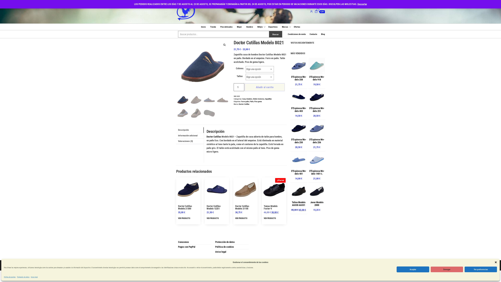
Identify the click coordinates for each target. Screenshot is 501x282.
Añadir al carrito (264, 87)
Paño (252, 101)
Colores (239, 68)
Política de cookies (10, 277)
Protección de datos (23, 277)
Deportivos (273, 27)
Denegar (446, 269)
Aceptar (413, 269)
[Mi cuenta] (311, 11)
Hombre (249, 27)
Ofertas (297, 27)
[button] (495, 262)
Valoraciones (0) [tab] (185, 141)
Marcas (285, 27)
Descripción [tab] (183, 130)
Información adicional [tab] (188, 135)
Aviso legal (34, 277)
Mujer (239, 27)
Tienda (213, 27)
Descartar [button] (362, 4)
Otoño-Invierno (258, 99)
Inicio (203, 27)
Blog (323, 34)
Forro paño (245, 101)
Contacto (313, 34)
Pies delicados (226, 27)
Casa (244, 99)
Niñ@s (260, 27)
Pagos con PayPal (186, 246)
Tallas (240, 76)
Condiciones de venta (297, 34)
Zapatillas (268, 99)
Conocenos (183, 242)
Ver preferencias (481, 269)
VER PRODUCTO (184, 218)
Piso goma (258, 101)
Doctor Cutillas (244, 104)
